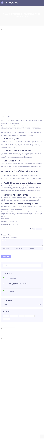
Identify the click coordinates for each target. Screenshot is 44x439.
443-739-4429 (21, 344)
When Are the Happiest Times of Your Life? (18, 283)
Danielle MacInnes (9, 224)
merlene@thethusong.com (21, 350)
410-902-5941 (21, 346)
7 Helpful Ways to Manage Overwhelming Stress (19, 277)
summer (21, 316)
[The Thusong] (10, 3)
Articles (9, 116)
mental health (14, 316)
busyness (6, 316)
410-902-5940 (22, 342)
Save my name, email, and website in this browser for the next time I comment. (18, 252)
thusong (3, 116)
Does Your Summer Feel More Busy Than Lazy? (18, 290)
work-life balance (30, 316)
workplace (7, 318)
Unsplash (16, 224)
